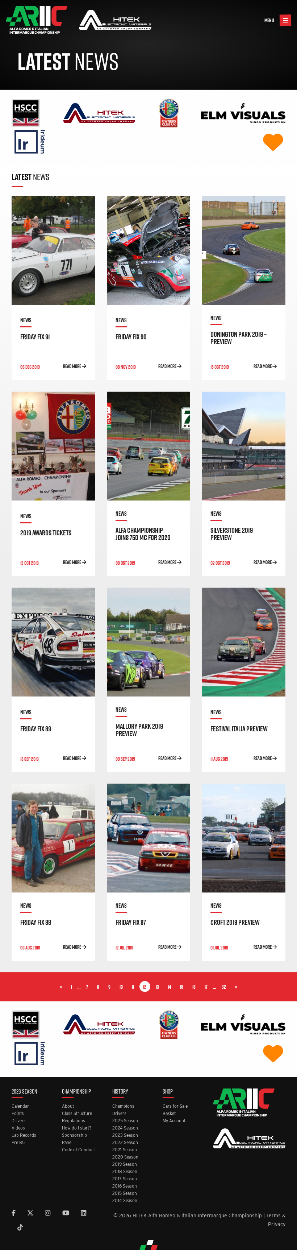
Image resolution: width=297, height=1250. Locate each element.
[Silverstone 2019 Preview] (243, 446)
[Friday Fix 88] (53, 838)
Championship (76, 1091)
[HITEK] (99, 112)
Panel (67, 1142)
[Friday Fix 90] (149, 250)
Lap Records (24, 1135)
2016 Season (124, 1186)
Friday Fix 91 (35, 337)
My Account (174, 1121)
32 (224, 986)
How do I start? (77, 1128)
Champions (123, 1106)
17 (206, 986)
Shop (168, 1091)
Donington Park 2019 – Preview (238, 338)
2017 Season (124, 1179)
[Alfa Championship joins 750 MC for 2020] (149, 446)
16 (194, 986)
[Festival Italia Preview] (243, 642)
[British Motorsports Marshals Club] (273, 141)
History (120, 1091)
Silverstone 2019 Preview (231, 534)
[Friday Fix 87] (149, 838)
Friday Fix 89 (35, 729)
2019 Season (124, 1164)
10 (121, 986)
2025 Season (125, 1121)
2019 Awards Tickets (45, 533)
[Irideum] (30, 141)
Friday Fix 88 (35, 922)
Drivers (19, 1121)
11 (133, 986)
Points (18, 1113)
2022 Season (125, 1142)
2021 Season (124, 1150)
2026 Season (24, 1091)
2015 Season (124, 1193)
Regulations (73, 1121)
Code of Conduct (78, 1150)
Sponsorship (74, 1135)
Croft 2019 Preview (235, 922)
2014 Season (124, 1200)
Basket (169, 1113)
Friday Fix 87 (131, 922)
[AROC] (168, 112)
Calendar (20, 1106)
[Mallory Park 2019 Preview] (149, 642)
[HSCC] (26, 112)
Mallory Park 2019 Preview (139, 730)
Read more (72, 366)
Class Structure (77, 1113)
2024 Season (125, 1128)
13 (157, 986)
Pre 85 (18, 1142)
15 (181, 986)
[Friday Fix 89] (53, 642)
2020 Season (125, 1157)
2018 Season (124, 1171)
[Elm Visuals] (243, 112)
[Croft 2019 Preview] (243, 838)
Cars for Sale (175, 1106)
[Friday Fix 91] (53, 250)
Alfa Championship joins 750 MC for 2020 (143, 534)
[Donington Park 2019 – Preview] (243, 250)
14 (169, 986)
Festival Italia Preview (239, 729)
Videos (18, 1128)
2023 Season (125, 1135)
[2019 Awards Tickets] (53, 446)
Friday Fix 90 (131, 337)
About (68, 1106)
